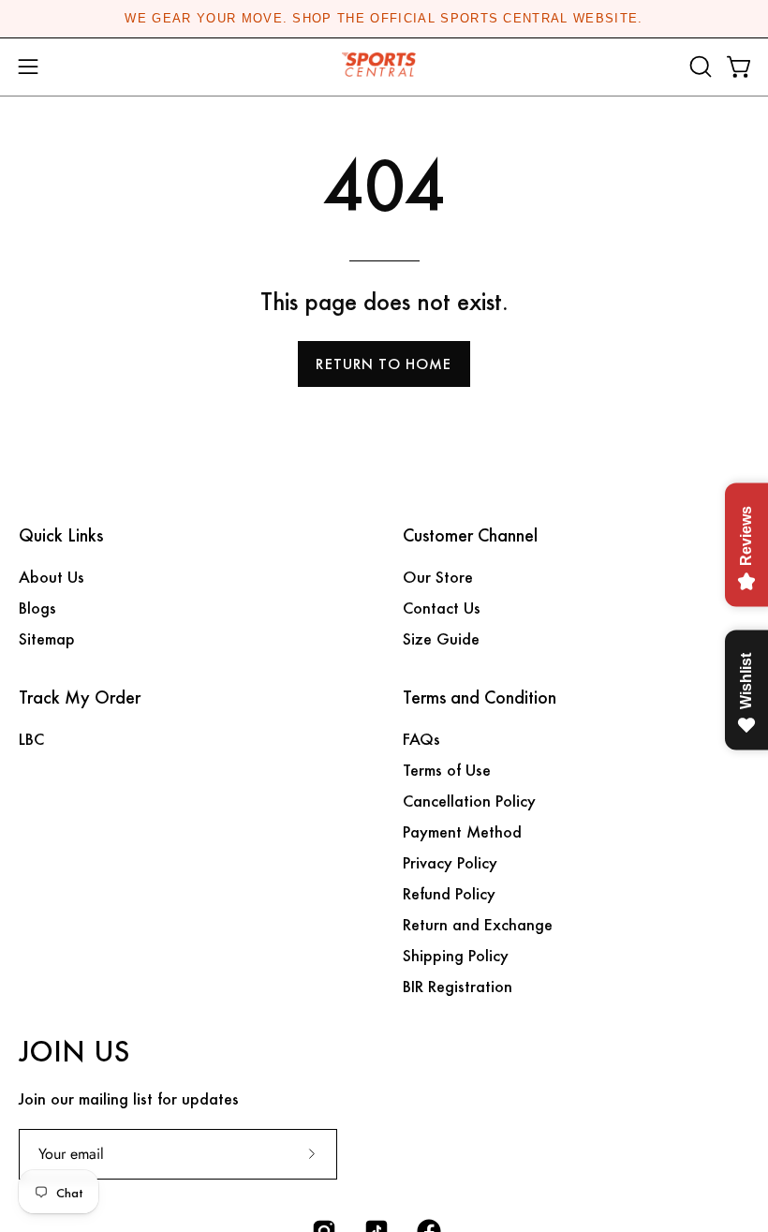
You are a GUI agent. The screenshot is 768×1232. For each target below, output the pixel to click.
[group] (384, 18)
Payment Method (462, 831)
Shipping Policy (456, 955)
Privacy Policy (450, 862)
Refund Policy (449, 893)
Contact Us (441, 607)
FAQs (421, 739)
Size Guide (441, 638)
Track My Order (79, 698)
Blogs (37, 607)
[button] (699, 66)
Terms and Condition (479, 698)
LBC (31, 739)
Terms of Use (447, 769)
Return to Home (383, 364)
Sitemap (47, 638)
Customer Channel (470, 536)
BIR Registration (457, 986)
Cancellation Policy (469, 800)
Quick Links (61, 536)
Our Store (438, 576)
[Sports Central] (384, 67)
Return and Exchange (478, 924)
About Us (51, 576)
